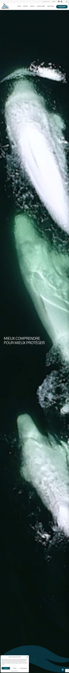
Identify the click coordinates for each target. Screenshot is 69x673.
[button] (27, 656)
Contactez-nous (46, 1)
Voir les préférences (23, 668)
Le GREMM (19, 6)
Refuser (14, 668)
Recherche (25, 6)
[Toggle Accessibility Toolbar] (62, 669)
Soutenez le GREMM (41, 6)
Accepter (5, 668)
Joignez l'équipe (50, 6)
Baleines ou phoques (62, 6)
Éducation (32, 6)
